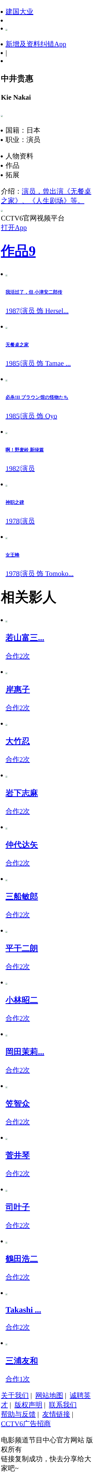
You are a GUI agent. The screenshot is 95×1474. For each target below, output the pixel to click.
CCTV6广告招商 (26, 1424)
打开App (14, 227)
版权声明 (28, 1405)
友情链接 (56, 1414)
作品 (18, 251)
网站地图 (49, 1395)
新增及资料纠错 (36, 44)
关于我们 (15, 1395)
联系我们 (63, 1405)
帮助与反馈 (18, 1414)
